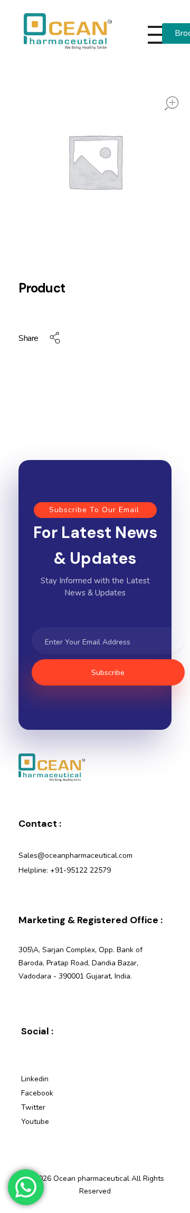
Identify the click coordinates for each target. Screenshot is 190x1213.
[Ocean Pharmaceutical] (68, 31)
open (171, 103)
